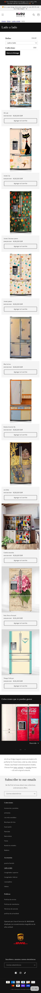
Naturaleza (8, 836)
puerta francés (9, 863)
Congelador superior (11, 872)
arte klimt (6, 490)
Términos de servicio (11, 909)
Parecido (33, 743)
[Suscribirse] (34, 793)
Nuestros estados (10, 845)
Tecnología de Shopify (25, 989)
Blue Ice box (7, 364)
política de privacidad (11, 913)
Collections (10, 48)
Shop (9, 21)
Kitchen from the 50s (9, 427)
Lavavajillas (8, 882)
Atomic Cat (7, 176)
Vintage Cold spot (9, 678)
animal (20, 767)
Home (4, 21)
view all (34, 38)
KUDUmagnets (17, 989)
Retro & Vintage (13, 53)
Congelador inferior (11, 877)
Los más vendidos (10, 817)
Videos (6, 886)
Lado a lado (16, 21)
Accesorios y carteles (11, 808)
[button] (2, 14)
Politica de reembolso (11, 904)
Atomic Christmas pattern (11, 238)
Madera (6, 850)
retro (15, 767)
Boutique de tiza (9, 822)
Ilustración (8, 827)
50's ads (6, 113)
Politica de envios (10, 899)
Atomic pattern (8, 301)
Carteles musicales (9, 552)
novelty (28, 767)
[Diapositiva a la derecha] (25, 749)
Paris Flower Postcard (10, 615)
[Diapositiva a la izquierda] (16, 749)
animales (7, 813)
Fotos (6, 841)
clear (34, 47)
